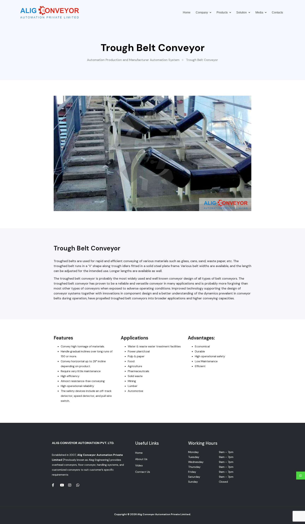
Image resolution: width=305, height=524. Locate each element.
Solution (241, 12)
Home (186, 12)
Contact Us (142, 472)
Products (222, 12)
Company (202, 12)
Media (259, 12)
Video (139, 465)
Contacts (277, 12)
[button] (203, 12)
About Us (141, 459)
